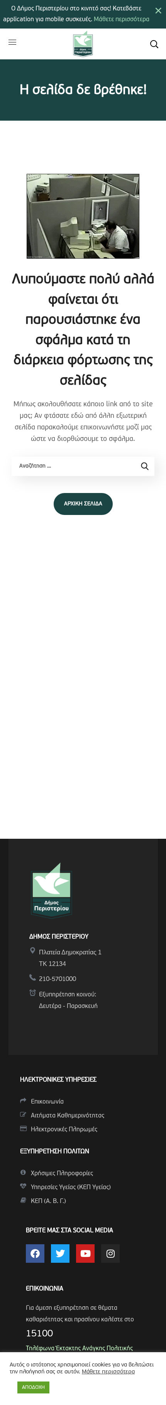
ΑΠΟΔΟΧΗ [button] (33, 1387)
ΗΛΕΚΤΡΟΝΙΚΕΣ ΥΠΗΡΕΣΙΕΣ (58, 1080)
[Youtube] (85, 1253)
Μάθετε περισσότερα (121, 20)
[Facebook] (35, 1253)
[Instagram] (110, 1253)
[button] (154, 44)
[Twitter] (60, 1253)
